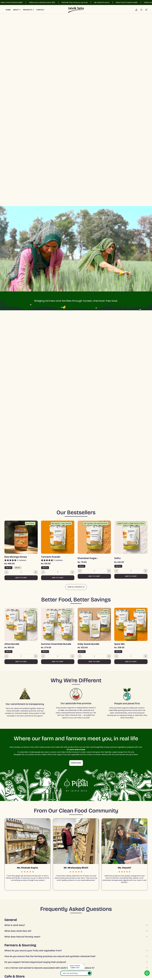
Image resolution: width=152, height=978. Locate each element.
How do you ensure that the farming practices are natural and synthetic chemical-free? (49, 956)
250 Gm (17, 567)
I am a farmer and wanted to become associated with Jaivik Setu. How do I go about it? (49, 967)
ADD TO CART (21, 578)
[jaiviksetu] (76, 10)
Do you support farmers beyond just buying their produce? (35, 962)
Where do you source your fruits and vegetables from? (33, 950)
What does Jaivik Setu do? (17, 931)
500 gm (81, 566)
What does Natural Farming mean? (22, 936)
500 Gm (8, 567)
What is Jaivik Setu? (14, 925)
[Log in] (136, 9)
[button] (141, 9)
